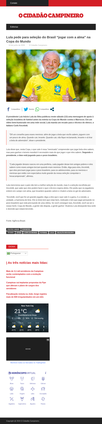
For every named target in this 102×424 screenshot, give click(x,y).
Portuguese (15, 253)
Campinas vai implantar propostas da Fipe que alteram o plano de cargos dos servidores (26, 286)
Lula (52, 233)
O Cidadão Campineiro (38, 45)
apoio (19, 233)
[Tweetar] (29, 109)
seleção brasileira (65, 233)
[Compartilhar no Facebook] (13, 109)
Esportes (26, 229)
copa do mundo (30, 233)
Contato (13, 3)
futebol (43, 233)
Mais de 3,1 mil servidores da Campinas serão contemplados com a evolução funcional (24, 274)
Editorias (14, 27)
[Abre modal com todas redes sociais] (52, 109)
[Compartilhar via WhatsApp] (42, 109)
